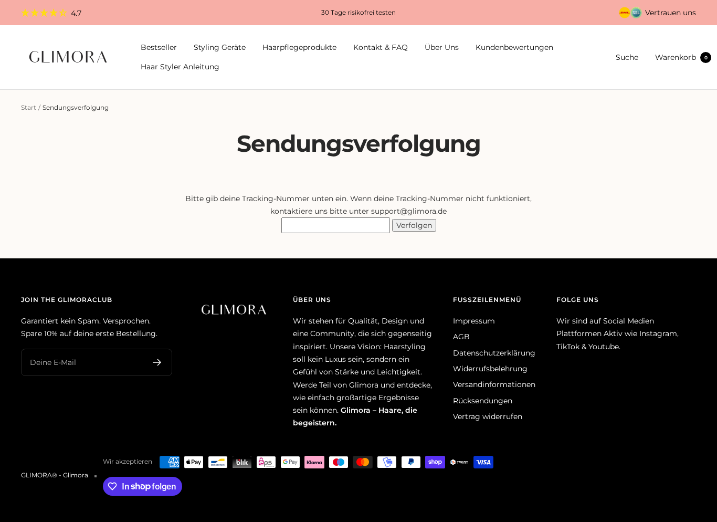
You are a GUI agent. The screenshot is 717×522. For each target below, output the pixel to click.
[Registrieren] (157, 362)
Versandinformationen (494, 384)
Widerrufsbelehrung (490, 368)
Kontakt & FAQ (380, 48)
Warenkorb (681, 57)
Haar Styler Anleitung (180, 66)
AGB (461, 336)
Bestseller (159, 48)
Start (28, 107)
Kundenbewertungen (514, 48)
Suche (627, 57)
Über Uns (442, 48)
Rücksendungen (482, 400)
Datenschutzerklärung (494, 353)
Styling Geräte (220, 48)
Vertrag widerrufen (487, 416)
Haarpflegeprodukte (299, 48)
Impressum (474, 321)
